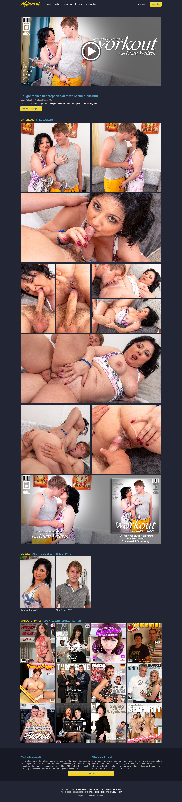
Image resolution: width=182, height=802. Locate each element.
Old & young (76, 104)
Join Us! (155, 4)
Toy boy (93, 104)
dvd (80, 4)
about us (68, 4)
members (142, 4)
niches (57, 4)
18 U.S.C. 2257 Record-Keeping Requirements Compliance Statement (91, 789)
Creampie (61, 104)
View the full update (31, 108)
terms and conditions (96, 792)
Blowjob (52, 104)
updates (47, 4)
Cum (68, 104)
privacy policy (116, 792)
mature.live (91, 4)
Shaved (85, 104)
